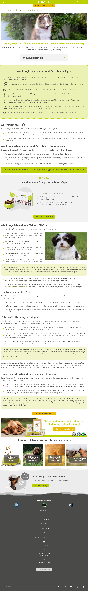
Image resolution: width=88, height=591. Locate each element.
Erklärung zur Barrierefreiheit (44, 537)
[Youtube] (71, 587)
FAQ (44, 533)
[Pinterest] (77, 587)
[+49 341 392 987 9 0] (44, 550)
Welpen (21, 10)
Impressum (44, 515)
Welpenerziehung (31, 10)
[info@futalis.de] (44, 542)
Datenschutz (44, 510)
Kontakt (44, 524)
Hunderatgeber (13, 10)
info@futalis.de (44, 546)
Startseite (4, 10)
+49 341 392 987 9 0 (44, 553)
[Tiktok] (84, 587)
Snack (34, 352)
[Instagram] (65, 587)
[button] (3, 1)
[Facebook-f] (59, 587)
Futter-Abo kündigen (44, 528)
